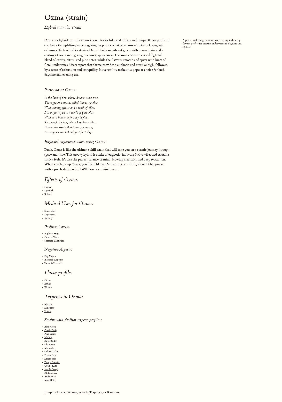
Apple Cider (50, 341)
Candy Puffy (50, 330)
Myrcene (48, 304)
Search (83, 392)
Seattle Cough (51, 369)
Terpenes (95, 392)
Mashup (48, 337)
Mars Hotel (49, 380)
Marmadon (49, 348)
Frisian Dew (50, 355)
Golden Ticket (51, 351)
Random (113, 392)
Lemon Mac (50, 358)
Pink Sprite (50, 334)
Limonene (49, 307)
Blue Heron (50, 326)
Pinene (47, 311)
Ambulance (49, 376)
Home (61, 392)
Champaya (49, 344)
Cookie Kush (50, 365)
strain (77, 17)
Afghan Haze (50, 373)
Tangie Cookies (52, 362)
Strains (72, 392)
